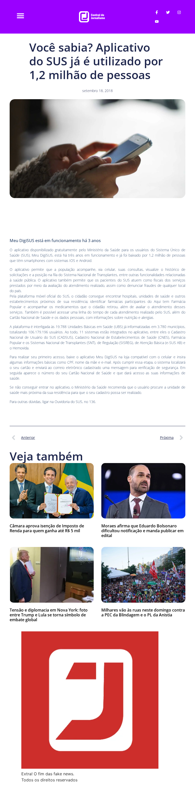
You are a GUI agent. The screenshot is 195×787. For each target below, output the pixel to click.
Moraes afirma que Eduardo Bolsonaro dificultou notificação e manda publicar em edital (142, 530)
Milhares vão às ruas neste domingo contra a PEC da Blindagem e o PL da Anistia (143, 612)
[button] (20, 16)
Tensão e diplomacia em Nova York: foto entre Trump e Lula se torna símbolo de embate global (49, 614)
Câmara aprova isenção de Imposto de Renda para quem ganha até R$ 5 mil (47, 528)
